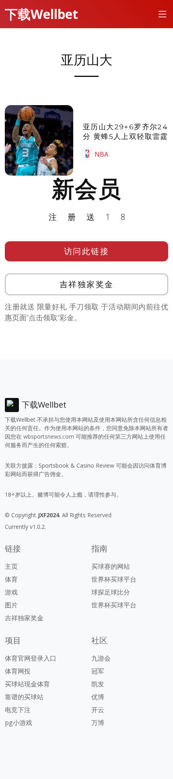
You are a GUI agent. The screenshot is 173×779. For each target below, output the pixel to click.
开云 (97, 709)
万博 (97, 722)
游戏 (11, 592)
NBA (101, 154)
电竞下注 (18, 709)
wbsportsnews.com (48, 436)
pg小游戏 (18, 722)
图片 (11, 605)
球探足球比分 (110, 592)
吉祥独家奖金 (87, 284)
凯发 (97, 684)
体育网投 (18, 671)
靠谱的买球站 (24, 696)
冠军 (97, 671)
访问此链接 (86, 251)
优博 (97, 696)
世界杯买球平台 (113, 579)
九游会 (101, 658)
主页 (11, 566)
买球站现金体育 (27, 684)
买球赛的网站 (110, 566)
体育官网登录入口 (30, 658)
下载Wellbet (41, 14)
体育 (11, 579)
